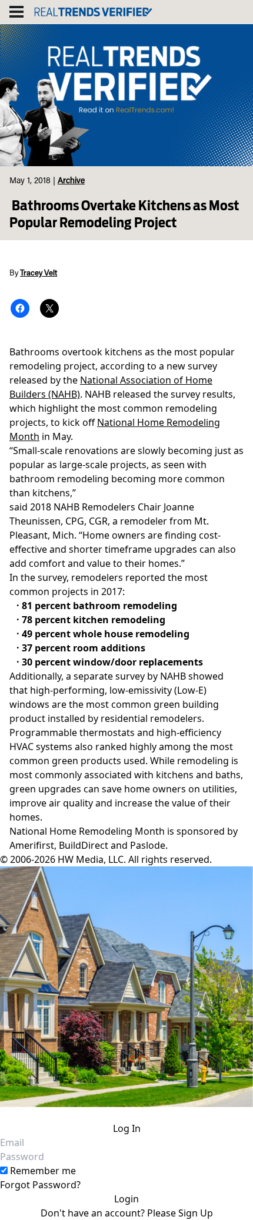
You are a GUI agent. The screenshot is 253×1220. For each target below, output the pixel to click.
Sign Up (195, 1212)
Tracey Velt (38, 274)
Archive (71, 181)
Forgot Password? (40, 1184)
